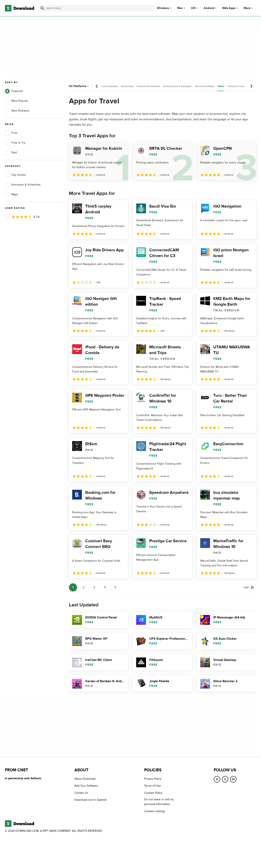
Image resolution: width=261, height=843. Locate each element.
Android (209, 8)
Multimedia (127, 86)
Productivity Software (148, 86)
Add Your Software (86, 785)
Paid (14, 152)
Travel (221, 86)
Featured (17, 91)
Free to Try (18, 142)
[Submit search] (42, 8)
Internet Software (108, 86)
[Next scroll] (251, 86)
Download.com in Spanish (90, 800)
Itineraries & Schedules (26, 184)
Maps (14, 194)
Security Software (204, 86)
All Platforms (77, 86)
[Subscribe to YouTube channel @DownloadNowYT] (233, 779)
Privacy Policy (152, 778)
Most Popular (19, 101)
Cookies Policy (153, 793)
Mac (180, 8)
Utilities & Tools (236, 86)
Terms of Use (152, 785)
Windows (163, 8)
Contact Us (81, 793)
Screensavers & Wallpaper (177, 86)
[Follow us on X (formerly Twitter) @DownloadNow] (225, 779)
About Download (84, 778)
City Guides (18, 175)
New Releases (20, 110)
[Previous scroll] (97, 86)
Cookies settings (154, 811)
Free (14, 133)
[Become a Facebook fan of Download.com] (217, 779)
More (247, 8)
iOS (193, 8)
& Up (36, 216)
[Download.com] (19, 8)
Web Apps (229, 8)
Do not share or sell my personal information (159, 802)
